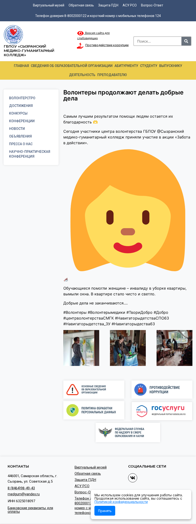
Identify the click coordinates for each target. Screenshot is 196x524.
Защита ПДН (108, 5)
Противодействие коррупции (107, 45)
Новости (17, 129)
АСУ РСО (130, 5)
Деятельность (82, 75)
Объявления (20, 136)
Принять (105, 511)
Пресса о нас (21, 144)
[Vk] (132, 477)
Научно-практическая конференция (29, 154)
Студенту (148, 66)
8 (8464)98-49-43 (21, 488)
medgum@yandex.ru (24, 494)
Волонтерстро (22, 98)
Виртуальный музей (48, 5)
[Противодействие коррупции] (80, 46)
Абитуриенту (126, 66)
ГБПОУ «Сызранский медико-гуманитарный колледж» (29, 50)
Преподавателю (112, 75)
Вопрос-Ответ (152, 5)
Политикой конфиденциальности (121, 502)
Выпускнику (170, 66)
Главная (21, 66)
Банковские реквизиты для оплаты (30, 510)
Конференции (22, 121)
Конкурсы (18, 113)
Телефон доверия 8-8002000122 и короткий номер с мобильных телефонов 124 (98, 16)
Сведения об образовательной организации (72, 66)
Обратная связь (81, 5)
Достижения (21, 106)
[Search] (186, 41)
